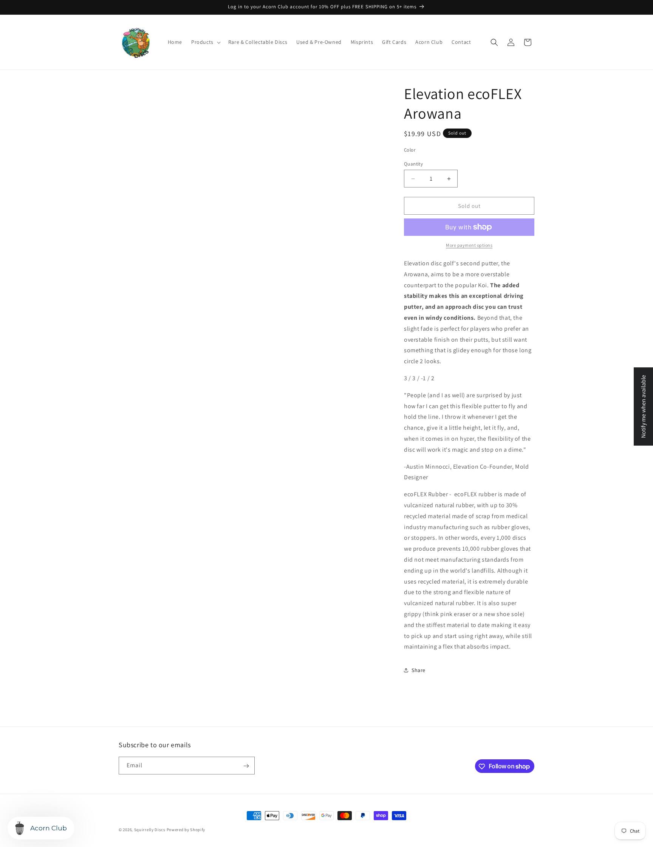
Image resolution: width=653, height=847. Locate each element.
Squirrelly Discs (150, 829)
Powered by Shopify (186, 829)
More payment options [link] (469, 245)
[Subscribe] (246, 766)
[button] (205, 42)
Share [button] (419, 670)
